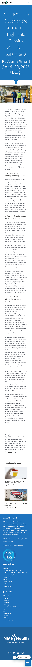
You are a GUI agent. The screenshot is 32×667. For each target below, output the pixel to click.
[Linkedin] (22, 652)
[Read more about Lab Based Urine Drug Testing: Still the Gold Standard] (16, 473)
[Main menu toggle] (28, 3)
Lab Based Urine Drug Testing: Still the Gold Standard (15, 482)
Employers (6, 568)
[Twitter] (13, 652)
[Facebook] (9, 652)
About (6, 598)
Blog (6, 485)
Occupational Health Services (13, 570)
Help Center (8, 577)
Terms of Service (8, 620)
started (10, 452)
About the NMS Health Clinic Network (15, 573)
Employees (6, 584)
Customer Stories (9, 575)
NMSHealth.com (7, 596)
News (6, 615)
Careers (6, 602)
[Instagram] (18, 652)
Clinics (5, 579)
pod (4, 609)
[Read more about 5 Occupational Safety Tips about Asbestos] (16, 495)
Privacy (6, 604)
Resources (7, 613)
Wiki (5, 618)
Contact (6, 600)
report (24, 114)
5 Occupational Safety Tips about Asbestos (16, 504)
